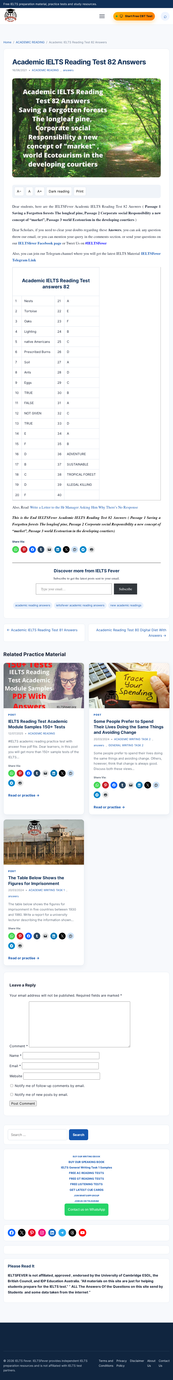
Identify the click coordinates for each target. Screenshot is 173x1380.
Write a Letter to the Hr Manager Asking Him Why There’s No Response (84, 507)
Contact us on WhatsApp (86, 1209)
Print (80, 191)
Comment (18, 1046)
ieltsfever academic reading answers (80, 605)
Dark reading (59, 191)
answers (68, 70)
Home (7, 42)
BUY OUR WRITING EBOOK (86, 1156)
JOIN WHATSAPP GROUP (86, 1195)
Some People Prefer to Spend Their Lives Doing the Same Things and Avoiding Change (129, 727)
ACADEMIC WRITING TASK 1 (47, 890)
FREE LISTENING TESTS (86, 1184)
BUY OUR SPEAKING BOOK (86, 1162)
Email (15, 1066)
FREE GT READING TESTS (86, 1178)
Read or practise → (23, 795)
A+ (39, 191)
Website (15, 1076)
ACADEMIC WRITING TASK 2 (132, 739)
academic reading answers (32, 605)
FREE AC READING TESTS (86, 1173)
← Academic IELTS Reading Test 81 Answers (42, 630)
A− (19, 191)
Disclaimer (137, 1360)
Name (15, 1055)
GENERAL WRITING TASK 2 (125, 745)
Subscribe (125, 589)
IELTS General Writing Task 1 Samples (86, 1167)
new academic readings (125, 605)
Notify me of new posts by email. (41, 1094)
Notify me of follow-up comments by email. (50, 1086)
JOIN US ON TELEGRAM (86, 1201)
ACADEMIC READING (30, 42)
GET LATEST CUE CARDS (87, 1189)
